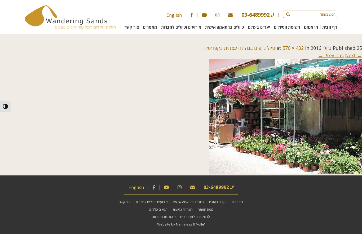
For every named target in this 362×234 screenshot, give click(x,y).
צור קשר (131, 27)
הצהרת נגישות (183, 209)
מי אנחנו (311, 27)
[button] (288, 14)
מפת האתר (205, 209)
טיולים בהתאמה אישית (224, 27)
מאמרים (150, 27)
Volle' (200, 224)
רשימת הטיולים (287, 27)
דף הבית (329, 27)
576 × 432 (293, 48)
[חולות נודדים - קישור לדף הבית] (70, 27)
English (174, 15)
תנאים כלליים (158, 209)
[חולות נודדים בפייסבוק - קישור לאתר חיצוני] (192, 15)
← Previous (343, 55)
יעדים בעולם (259, 27)
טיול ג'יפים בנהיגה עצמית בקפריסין (240, 48)
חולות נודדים (189, 216)
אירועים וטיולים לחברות (181, 27)
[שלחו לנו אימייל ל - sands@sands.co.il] (230, 15)
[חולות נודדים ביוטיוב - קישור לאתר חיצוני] (204, 15)
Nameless (184, 224)
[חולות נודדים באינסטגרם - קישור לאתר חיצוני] (217, 15)
